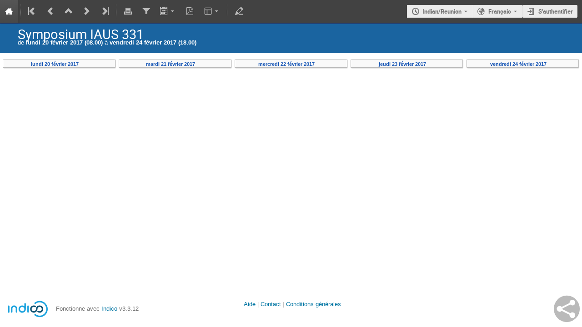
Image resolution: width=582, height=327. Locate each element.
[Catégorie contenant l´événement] (69, 11)
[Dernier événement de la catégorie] (104, 11)
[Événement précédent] (50, 11)
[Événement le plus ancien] (32, 11)
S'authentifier (555, 11)
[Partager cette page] (567, 308)
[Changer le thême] (212, 11)
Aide (250, 304)
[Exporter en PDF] (190, 11)
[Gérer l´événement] (239, 11)
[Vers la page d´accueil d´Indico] (9, 11)
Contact (271, 304)
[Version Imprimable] (128, 11)
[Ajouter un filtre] (146, 11)
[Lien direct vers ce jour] (84, 64)
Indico (109, 308)
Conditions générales (313, 304)
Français (499, 11)
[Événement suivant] (87, 11)
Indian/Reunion (442, 11)
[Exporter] (168, 11)
